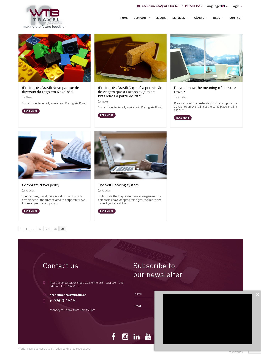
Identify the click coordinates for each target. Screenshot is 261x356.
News (29, 97)
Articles (182, 97)
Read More (30, 110)
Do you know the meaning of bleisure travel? (205, 89)
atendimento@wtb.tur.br (68, 295)
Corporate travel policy (40, 185)
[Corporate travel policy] (54, 155)
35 (55, 228)
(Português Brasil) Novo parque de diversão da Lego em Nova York (50, 89)
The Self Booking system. (119, 185)
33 (40, 228)
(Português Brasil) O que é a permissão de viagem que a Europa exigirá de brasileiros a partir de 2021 (130, 91)
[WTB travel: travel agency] (44, 16)
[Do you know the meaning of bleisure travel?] (206, 58)
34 (47, 228)
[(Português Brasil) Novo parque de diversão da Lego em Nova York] (54, 58)
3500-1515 (62, 300)
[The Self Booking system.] (130, 155)
